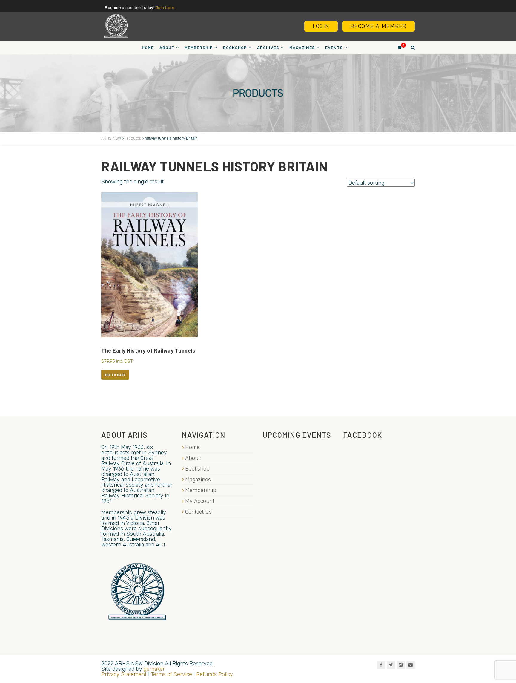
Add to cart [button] (115, 375)
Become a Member (378, 26)
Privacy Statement (124, 674)
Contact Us (198, 511)
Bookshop (235, 47)
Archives (268, 47)
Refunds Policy (214, 674)
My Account (199, 501)
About (166, 47)
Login (321, 26)
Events (334, 47)
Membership (199, 47)
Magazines (302, 47)
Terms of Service (171, 674)
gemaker (154, 669)
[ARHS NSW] (116, 26)
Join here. (166, 7)
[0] (396, 47)
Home (148, 47)
